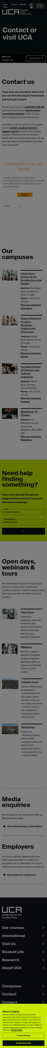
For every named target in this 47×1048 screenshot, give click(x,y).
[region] (23, 1026)
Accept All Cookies (23, 1043)
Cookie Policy (16, 1030)
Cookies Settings (23, 1035)
